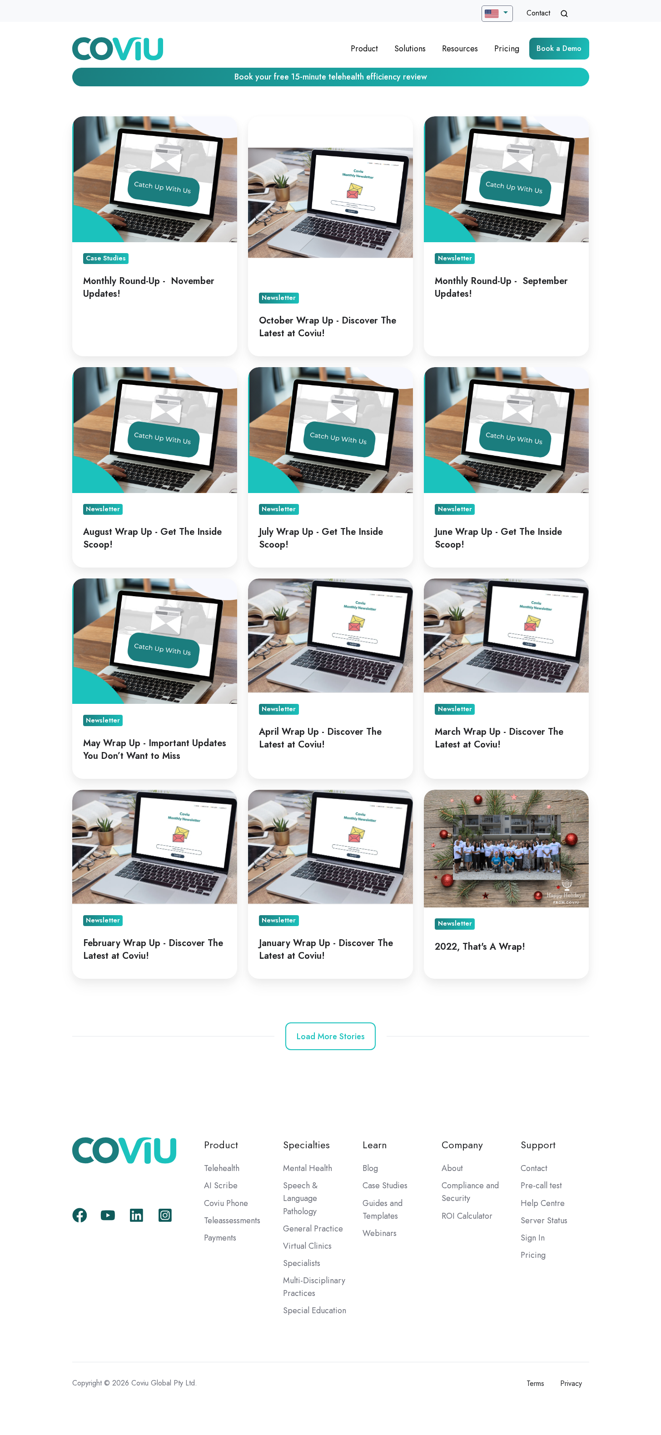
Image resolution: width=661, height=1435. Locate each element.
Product (364, 49)
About (452, 1168)
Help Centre (543, 1203)
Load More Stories (331, 1036)
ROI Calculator (467, 1216)
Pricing (506, 49)
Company (462, 1145)
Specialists (301, 1263)
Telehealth (221, 1168)
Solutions (410, 49)
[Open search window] (564, 13)
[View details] (79, 1215)
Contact (538, 13)
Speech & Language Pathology (300, 1198)
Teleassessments (232, 1220)
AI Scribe (221, 1185)
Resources (460, 49)
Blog (370, 1168)
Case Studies (385, 1185)
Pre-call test (541, 1185)
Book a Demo (559, 48)
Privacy (571, 1383)
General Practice (313, 1229)
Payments (220, 1238)
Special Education (314, 1310)
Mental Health (307, 1168)
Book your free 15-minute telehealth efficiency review (330, 77)
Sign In (533, 1238)
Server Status (544, 1220)
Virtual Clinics (307, 1246)
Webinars (380, 1233)
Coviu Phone (226, 1203)
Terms (535, 1383)
